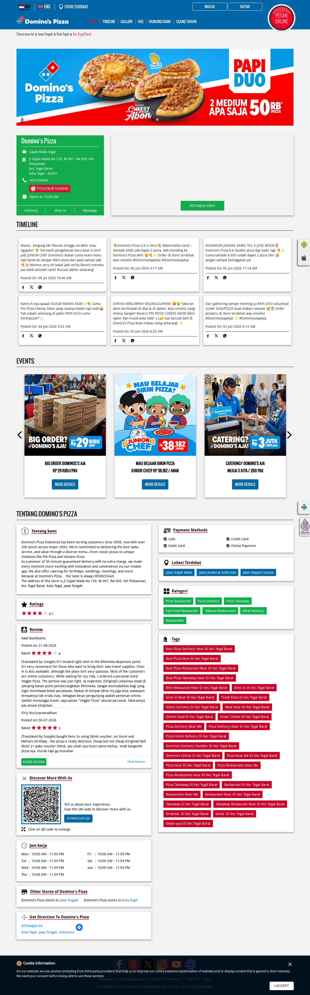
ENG (46, 6)
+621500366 (38, 180)
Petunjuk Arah (202, 206)
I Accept (281, 986)
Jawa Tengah (45, 34)
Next (289, 435)
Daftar (245, 7)
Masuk (210, 7)
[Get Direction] (79, 930)
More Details (65, 484)
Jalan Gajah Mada (179, 572)
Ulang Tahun (186, 21)
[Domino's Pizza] (42, 20)
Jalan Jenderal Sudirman (217, 572)
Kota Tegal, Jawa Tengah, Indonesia (47, 932)
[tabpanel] (155, 87)
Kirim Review (34, 762)
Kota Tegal (63, 34)
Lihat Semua (136, 761)
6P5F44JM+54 (31, 926)
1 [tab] (152, 119)
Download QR (78, 818)
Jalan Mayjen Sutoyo (258, 572)
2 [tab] (157, 119)
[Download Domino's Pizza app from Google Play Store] (304, 250)
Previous (21, 435)
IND (27, 6)
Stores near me (25, 34)
